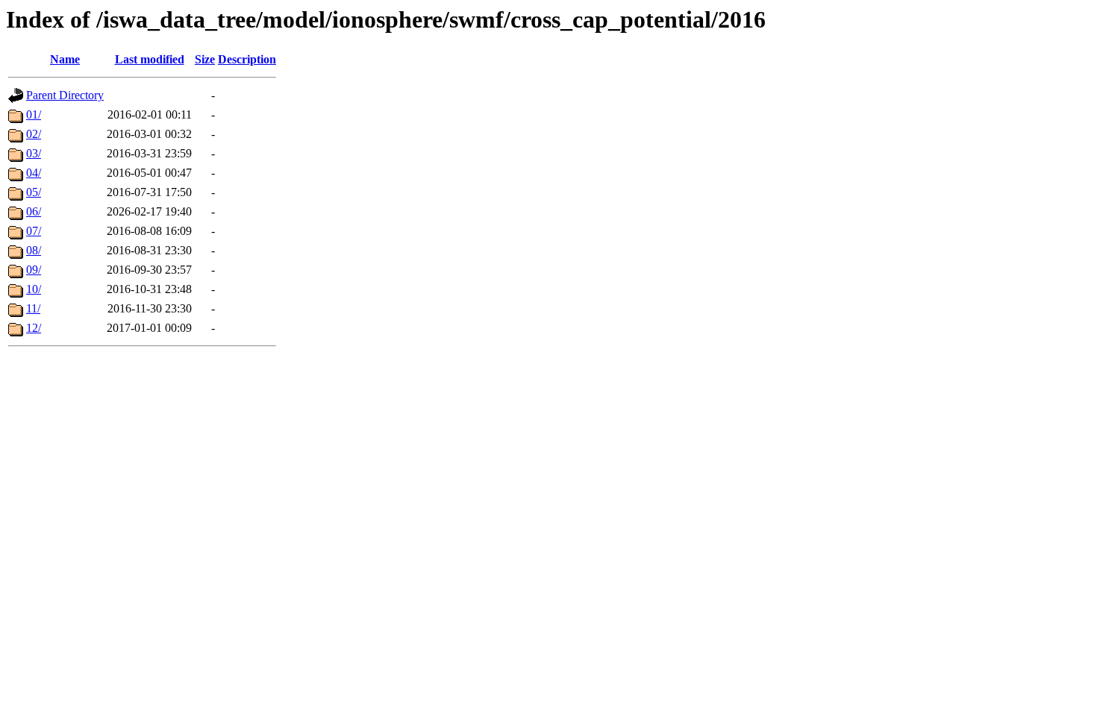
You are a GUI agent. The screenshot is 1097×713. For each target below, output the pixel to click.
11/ (33, 308)
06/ (33, 211)
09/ (33, 269)
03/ (33, 153)
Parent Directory (65, 95)
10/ (33, 289)
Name (65, 59)
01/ (33, 114)
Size (205, 59)
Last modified (149, 59)
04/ (33, 172)
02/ (33, 134)
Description (247, 59)
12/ (33, 327)
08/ (33, 250)
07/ (33, 230)
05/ (33, 192)
